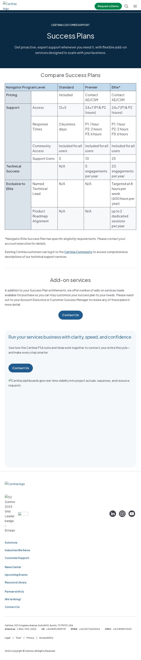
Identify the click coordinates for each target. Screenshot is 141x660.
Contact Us (70, 315)
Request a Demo (108, 6)
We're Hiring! (13, 599)
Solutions (11, 542)
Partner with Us (14, 591)
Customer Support (17, 557)
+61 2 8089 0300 (122, 629)
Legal (7, 637)
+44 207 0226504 (89, 629)
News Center (13, 567)
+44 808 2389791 (56, 629)
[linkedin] (112, 513)
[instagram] (122, 513)
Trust (18, 637)
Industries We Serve (17, 550)
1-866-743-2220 (26, 629)
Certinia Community (78, 252)
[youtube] (131, 513)
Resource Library (16, 582)
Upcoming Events (16, 574)
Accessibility (46, 637)
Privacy (30, 637)
